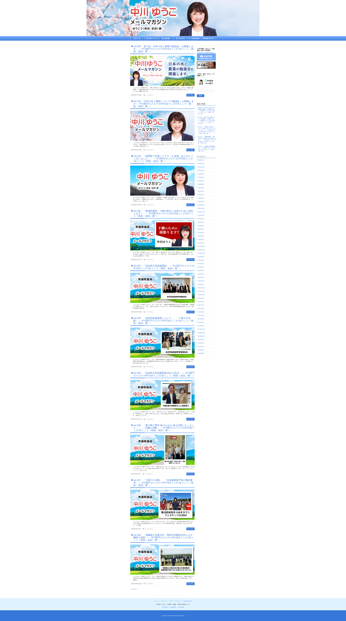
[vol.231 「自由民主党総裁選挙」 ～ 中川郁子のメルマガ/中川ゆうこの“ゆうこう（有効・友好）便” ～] (162, 273)
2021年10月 (201, 294)
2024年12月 (201, 167)
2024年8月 (201, 177)
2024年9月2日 (137, 529)
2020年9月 (201, 339)
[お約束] (166, 38)
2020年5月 (201, 353)
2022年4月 (201, 274)
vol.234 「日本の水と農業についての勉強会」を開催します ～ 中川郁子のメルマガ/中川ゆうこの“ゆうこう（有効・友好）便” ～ (163, 104)
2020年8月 (201, 343)
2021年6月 (201, 308)
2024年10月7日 (137, 259)
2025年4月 (201, 163)
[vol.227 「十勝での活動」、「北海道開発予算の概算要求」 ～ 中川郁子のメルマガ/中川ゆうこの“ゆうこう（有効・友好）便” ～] (162, 490)
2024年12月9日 (137, 204)
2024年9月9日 (137, 474)
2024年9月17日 (137, 419)
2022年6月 (201, 267)
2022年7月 (201, 263)
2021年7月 (201, 305)
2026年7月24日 (137, 95)
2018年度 (173, 607)
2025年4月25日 (137, 150)
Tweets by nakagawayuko (205, 52)
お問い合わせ (188, 601)
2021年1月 (201, 326)
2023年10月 (201, 212)
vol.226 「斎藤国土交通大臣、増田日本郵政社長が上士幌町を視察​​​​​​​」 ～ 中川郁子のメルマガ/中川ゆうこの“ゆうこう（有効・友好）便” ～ (163, 537)
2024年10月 (201, 170)
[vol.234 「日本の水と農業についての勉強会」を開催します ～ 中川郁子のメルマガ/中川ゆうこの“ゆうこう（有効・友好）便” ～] (162, 111)
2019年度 (181, 607)
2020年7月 (201, 346)
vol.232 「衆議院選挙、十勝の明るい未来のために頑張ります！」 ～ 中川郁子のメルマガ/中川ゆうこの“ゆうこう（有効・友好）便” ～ (163, 213)
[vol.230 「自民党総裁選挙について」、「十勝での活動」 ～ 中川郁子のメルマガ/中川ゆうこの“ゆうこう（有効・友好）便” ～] (162, 328)
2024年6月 (201, 184)
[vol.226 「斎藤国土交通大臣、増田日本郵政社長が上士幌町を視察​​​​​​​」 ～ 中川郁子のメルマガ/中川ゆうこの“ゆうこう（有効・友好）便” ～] (162, 545)
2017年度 (164, 607)
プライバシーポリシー (175, 601)
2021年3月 (201, 319)
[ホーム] (137, 38)
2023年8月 (201, 218)
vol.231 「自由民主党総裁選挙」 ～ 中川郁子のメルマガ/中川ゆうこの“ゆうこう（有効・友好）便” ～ (164, 267)
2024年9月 (201, 174)
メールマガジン (149, 95)
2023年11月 (201, 208)
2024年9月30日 (137, 312)
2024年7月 (201, 181)
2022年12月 (201, 246)
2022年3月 (201, 277)
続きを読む (190, 95)
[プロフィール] (152, 38)
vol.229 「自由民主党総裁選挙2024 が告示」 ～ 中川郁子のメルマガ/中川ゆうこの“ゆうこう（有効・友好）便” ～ (164, 374)
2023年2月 (201, 239)
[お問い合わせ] (208, 38)
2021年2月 (201, 322)
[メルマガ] (180, 38)
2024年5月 (201, 187)
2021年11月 (201, 291)
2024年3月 (201, 194)
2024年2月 (201, 198)
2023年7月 (201, 222)
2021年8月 (201, 301)
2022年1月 (201, 284)
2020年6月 (201, 350)
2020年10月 (201, 336)
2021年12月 (201, 288)
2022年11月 (201, 250)
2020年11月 (201, 332)
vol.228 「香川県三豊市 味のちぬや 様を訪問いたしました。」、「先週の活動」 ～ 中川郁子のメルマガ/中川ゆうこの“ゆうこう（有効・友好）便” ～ (164, 428)
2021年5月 (201, 312)
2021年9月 (201, 298)
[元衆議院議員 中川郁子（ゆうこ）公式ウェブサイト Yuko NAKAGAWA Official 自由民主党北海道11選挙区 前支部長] (149, 8)
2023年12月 (201, 205)
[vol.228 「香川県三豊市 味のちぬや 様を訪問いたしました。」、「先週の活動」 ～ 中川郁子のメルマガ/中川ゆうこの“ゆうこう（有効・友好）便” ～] (162, 435)
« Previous (134, 589)
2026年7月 (201, 160)
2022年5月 (201, 270)
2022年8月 (201, 260)
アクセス (163, 601)
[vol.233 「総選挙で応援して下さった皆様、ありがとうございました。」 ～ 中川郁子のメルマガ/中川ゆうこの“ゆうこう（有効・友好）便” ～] (162, 166)
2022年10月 (201, 253)
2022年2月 (201, 281)
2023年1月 (201, 243)
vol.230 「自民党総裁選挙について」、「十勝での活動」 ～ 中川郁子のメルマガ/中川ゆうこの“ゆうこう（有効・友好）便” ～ (163, 320)
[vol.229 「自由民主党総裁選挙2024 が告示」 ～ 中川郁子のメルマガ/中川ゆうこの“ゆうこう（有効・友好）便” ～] (162, 381)
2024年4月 (201, 191)
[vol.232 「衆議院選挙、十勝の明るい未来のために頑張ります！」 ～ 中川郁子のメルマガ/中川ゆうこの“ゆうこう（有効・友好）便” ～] (162, 221)
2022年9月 (201, 256)
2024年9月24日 (137, 366)
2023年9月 (201, 215)
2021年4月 (201, 315)
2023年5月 (201, 229)
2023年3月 (201, 236)
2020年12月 (201, 329)
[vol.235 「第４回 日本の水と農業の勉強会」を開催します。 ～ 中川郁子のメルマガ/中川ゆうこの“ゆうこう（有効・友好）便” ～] (162, 56)
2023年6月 (201, 225)
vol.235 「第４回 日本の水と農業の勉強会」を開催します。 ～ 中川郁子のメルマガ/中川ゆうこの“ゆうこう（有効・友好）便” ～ (163, 49)
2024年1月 (201, 201)
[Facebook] (194, 38)
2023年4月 (201, 232)
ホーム (156, 601)
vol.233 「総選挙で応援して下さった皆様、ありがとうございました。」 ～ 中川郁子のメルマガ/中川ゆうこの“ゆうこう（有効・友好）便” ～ (163, 158)
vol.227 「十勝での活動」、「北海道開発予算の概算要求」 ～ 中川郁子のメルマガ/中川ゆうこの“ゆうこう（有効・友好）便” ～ (163, 482)
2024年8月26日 (137, 583)
